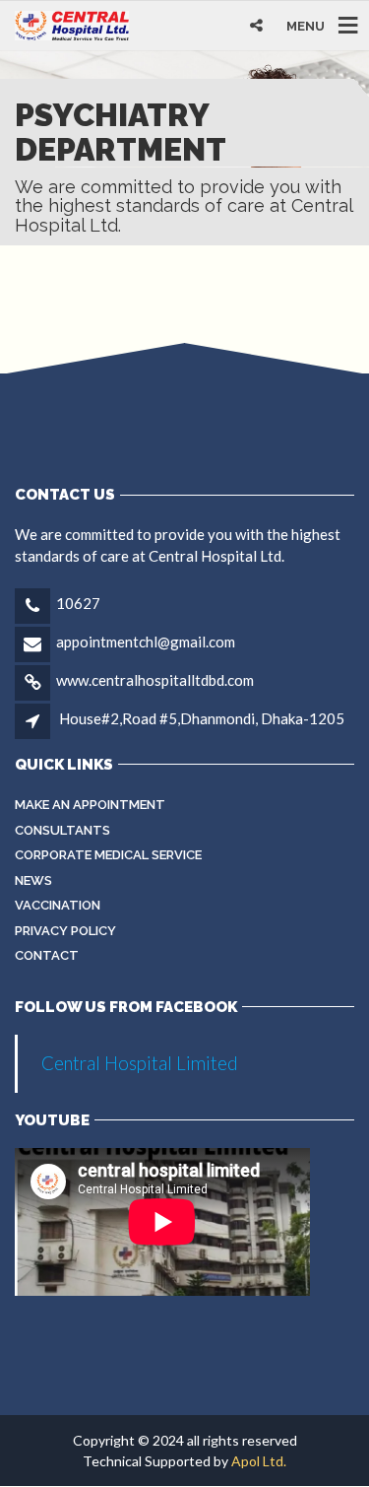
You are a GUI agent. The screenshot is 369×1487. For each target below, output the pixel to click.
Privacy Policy (65, 930)
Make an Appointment (90, 804)
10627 (78, 603)
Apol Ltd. (258, 1461)
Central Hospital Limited (139, 1062)
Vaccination (57, 905)
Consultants (62, 830)
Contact (47, 955)
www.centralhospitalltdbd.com (155, 680)
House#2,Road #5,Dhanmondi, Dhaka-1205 (201, 718)
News (33, 880)
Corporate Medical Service (108, 854)
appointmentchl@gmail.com (145, 641)
